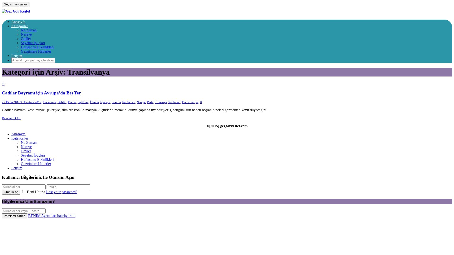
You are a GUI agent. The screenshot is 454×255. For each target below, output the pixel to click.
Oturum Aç (11, 192)
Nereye (26, 34)
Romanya (161, 102)
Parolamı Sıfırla (14, 216)
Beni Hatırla (36, 192)
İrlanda (94, 102)
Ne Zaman (29, 30)
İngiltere (83, 102)
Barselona (49, 102)
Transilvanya (190, 102)
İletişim (16, 56)
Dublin (61, 102)
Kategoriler (19, 26)
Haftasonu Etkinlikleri (37, 47)
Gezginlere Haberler (36, 51)
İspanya (105, 102)
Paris (150, 102)
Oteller (26, 39)
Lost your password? (61, 192)
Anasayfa (18, 22)
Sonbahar (174, 102)
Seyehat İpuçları (33, 43)
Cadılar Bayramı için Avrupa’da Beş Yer (41, 92)
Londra (116, 102)
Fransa (72, 102)
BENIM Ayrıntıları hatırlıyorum (51, 216)
